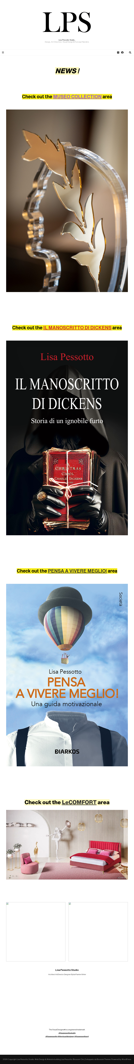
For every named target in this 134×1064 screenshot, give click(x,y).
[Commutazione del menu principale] (3, 52)
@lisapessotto (51, 1036)
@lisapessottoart (81, 1036)
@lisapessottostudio (67, 1033)
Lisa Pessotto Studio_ (67, 40)
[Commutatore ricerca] (130, 52)
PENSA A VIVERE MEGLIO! (77, 571)
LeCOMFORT (79, 802)
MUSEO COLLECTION (77, 96)
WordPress (126, 1059)
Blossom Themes (104, 1059)
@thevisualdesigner (65, 1036)
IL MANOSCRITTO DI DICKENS (77, 327)
